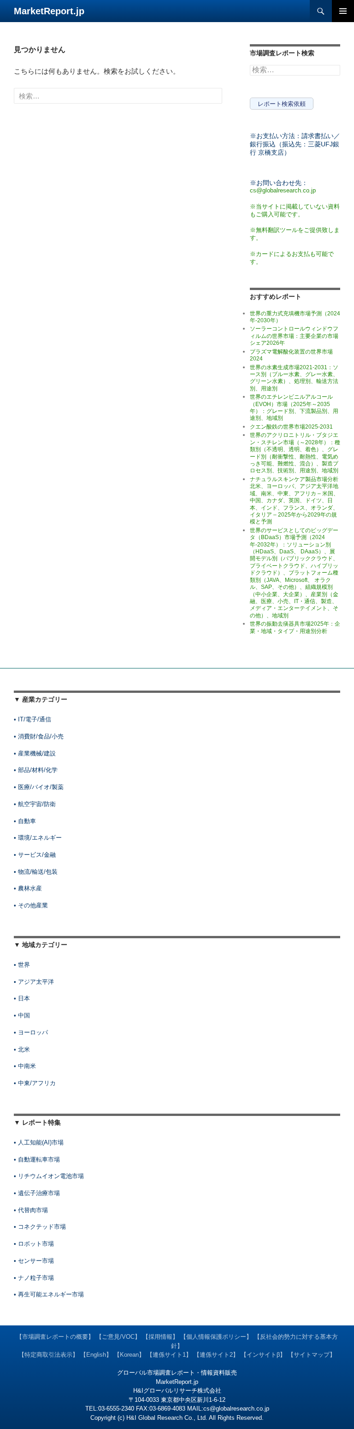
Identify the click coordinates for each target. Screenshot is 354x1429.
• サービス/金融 (35, 854)
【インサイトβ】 (263, 1354)
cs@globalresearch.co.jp (283, 190)
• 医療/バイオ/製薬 (39, 787)
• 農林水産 (28, 888)
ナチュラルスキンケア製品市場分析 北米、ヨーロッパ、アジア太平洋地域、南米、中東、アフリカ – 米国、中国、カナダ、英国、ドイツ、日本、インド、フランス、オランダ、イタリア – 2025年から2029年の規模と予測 (294, 500)
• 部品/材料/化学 (36, 770)
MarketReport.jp (49, 11)
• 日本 (22, 998)
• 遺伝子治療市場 (37, 1193)
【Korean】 (129, 1354)
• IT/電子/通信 (32, 719)
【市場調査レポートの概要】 (55, 1336)
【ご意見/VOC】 (118, 1336)
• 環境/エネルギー (38, 837)
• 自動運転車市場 (37, 1159)
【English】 (96, 1354)
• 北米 (22, 1049)
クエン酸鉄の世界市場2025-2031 (291, 427)
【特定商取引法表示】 (48, 1354)
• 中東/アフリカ (35, 1083)
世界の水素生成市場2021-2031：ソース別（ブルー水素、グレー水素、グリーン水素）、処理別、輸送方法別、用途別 (294, 378)
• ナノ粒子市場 (34, 1277)
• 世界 (22, 964)
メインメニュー (343, 11)
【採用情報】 (160, 1336)
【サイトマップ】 (312, 1354)
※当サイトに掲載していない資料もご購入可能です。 (295, 210)
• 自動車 (25, 821)
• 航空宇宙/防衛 (35, 804)
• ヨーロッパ (31, 1032)
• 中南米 (25, 1066)
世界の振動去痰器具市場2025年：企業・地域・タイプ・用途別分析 (295, 627)
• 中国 (22, 1015)
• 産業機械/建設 (35, 753)
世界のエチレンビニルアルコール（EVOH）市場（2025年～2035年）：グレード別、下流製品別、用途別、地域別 (294, 407)
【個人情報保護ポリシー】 (216, 1336)
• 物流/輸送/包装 (36, 871)
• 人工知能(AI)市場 (39, 1142)
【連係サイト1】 (169, 1354)
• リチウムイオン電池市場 (49, 1176)
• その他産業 (31, 905)
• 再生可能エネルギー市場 (49, 1294)
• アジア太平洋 (34, 981)
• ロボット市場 (34, 1243)
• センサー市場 (34, 1260)
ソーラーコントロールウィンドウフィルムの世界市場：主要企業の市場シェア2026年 (294, 335)
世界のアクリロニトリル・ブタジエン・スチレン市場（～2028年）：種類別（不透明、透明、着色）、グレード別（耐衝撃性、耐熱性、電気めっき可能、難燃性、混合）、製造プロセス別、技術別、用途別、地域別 (295, 453)
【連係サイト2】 (216, 1354)
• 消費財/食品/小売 (39, 736)
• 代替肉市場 (31, 1210)
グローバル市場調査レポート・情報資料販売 (177, 1372)
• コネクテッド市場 (40, 1226)
